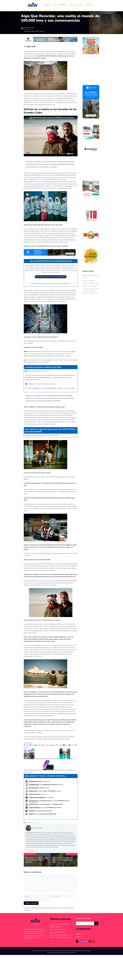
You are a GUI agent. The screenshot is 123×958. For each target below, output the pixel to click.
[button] (45, 6)
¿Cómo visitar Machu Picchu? (91, 283)
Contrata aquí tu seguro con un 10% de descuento (46, 435)
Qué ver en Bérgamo (88, 280)
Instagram (61, 739)
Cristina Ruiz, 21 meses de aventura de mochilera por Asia (62, 860)
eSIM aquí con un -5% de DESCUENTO (44, 388)
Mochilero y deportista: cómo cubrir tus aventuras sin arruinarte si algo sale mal (91, 291)
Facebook (50, 739)
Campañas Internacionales (53, 952)
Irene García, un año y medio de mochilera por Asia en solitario (36, 860)
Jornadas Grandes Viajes (31, 31)
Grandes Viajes (61, 4)
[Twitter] (26, 47)
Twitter (55, 739)
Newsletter (73, 952)
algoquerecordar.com (29, 182)
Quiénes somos (80, 934)
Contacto (78, 936)
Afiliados (68, 952)
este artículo (56, 737)
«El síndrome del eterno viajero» (36, 54)
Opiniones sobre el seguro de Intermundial (59, 283)
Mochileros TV (44, 950)
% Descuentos (89, 4)
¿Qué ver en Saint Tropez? (90, 286)
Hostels (54, 4)
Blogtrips (62, 952)
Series (42, 31)
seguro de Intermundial (52, 268)
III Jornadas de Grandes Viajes (68, 182)
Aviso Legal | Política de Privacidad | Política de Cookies (78, 950)
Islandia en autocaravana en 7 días (59, 924)
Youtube (67, 739)
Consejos (71, 4)
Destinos (47, 4)
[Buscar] (96, 923)
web (51, 737)
